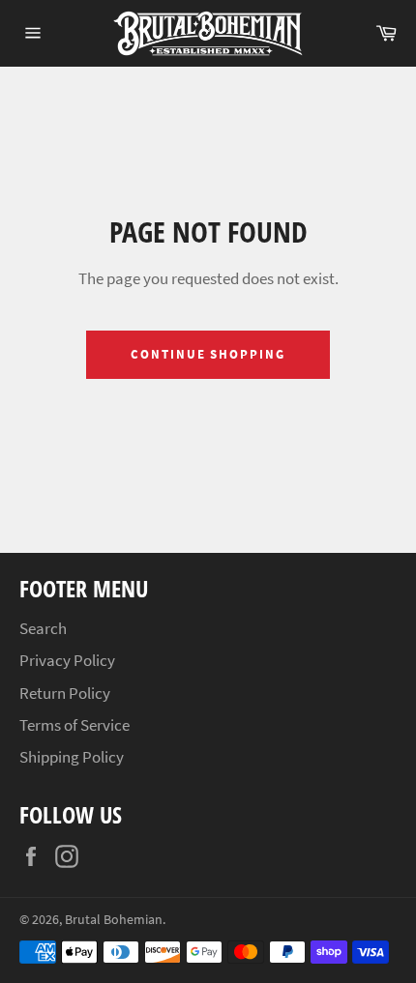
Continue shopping (208, 354)
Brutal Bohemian (114, 919)
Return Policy (64, 693)
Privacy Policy (67, 660)
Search (43, 628)
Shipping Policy (71, 756)
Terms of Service (74, 725)
